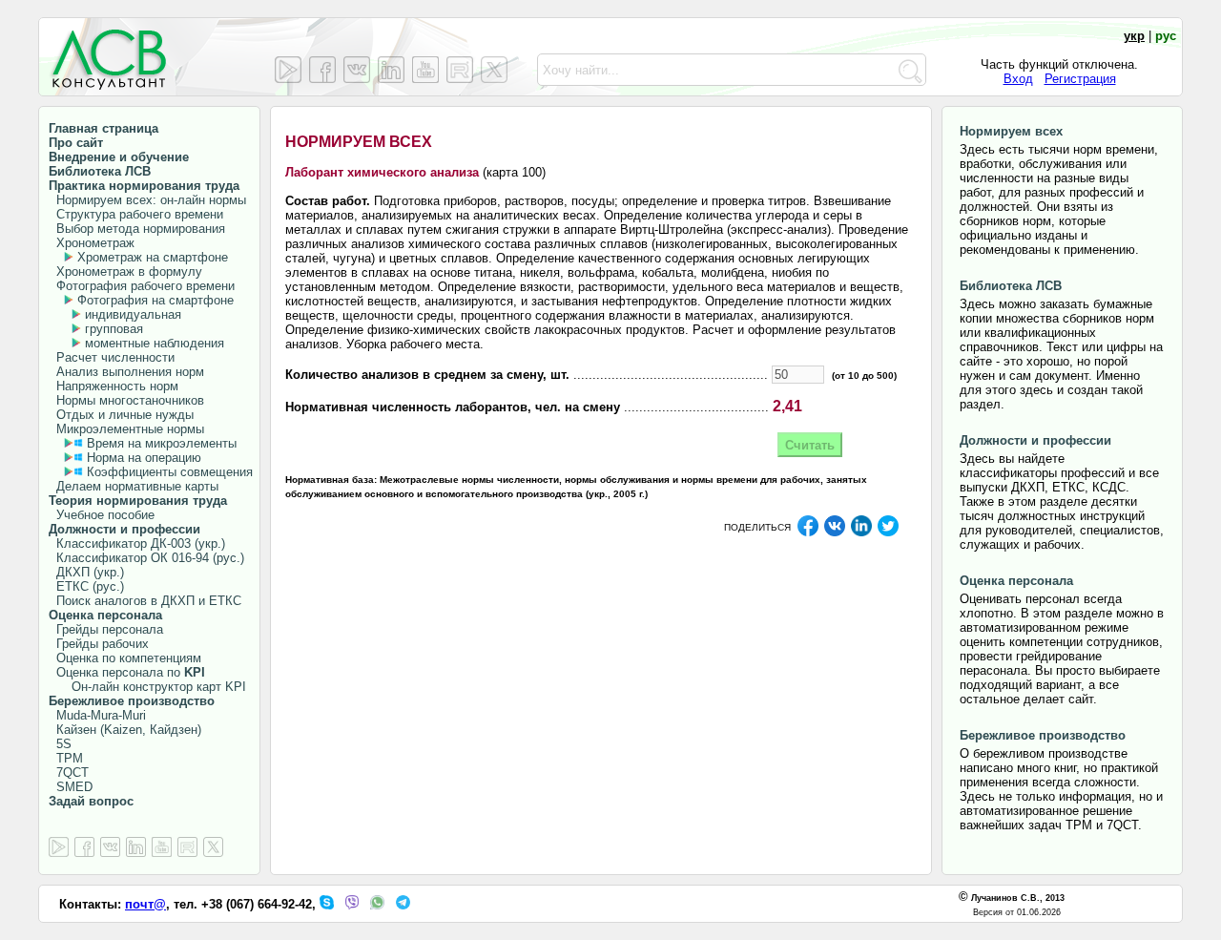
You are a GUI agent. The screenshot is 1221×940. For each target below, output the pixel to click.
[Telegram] (403, 905)
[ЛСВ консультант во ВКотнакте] (356, 69)
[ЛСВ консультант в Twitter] (494, 69)
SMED (71, 787)
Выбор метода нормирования (137, 228)
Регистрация (1080, 79)
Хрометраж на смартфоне (152, 257)
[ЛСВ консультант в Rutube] (459, 69)
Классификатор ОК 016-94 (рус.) (146, 558)
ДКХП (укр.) (86, 572)
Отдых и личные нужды (121, 414)
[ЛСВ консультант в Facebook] (322, 69)
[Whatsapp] (377, 905)
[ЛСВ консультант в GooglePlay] (288, 69)
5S (60, 744)
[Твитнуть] (888, 533)
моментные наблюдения (154, 343)
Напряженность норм (113, 386)
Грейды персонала (106, 629)
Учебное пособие (102, 515)
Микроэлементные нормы (126, 429)
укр (1134, 36)
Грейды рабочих (99, 644)
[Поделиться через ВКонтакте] (834, 533)
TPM (66, 758)
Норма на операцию (144, 457)
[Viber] (352, 905)
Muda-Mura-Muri (97, 715)
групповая (114, 329)
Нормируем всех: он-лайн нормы (147, 200)
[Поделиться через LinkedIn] (861, 533)
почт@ (145, 904)
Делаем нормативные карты (133, 486)
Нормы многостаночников (126, 400)
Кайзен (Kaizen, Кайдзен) (125, 729)
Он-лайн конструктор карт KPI (147, 686)
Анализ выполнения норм (126, 372)
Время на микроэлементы (162, 443)
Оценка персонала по (127, 672)
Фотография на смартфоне (155, 300)
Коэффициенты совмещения (170, 472)
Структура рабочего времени (136, 214)
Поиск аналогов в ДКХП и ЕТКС (145, 601)
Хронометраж (92, 243)
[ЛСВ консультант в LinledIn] (391, 69)
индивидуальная (133, 314)
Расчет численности (112, 357)
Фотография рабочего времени (142, 286)
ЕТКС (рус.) (86, 586)
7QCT (69, 772)
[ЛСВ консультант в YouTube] (425, 69)
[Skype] (327, 905)
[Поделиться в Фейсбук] (807, 533)
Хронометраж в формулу (125, 271)
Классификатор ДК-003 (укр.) (137, 543)
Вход (1018, 79)
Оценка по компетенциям (125, 658)
